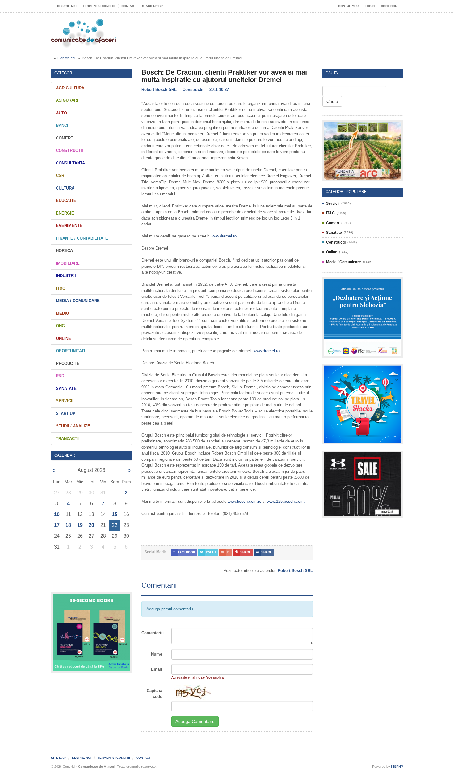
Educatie (66, 200)
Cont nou (389, 6)
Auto (61, 113)
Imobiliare (68, 263)
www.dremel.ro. (267, 350)
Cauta (332, 101)
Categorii (64, 73)
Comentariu (152, 632)
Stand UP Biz (152, 6)
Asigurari (67, 100)
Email (156, 669)
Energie (65, 213)
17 (57, 525)
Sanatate (66, 388)
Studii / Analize (73, 426)
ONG (60, 325)
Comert (64, 138)
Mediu (62, 313)
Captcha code (154, 693)
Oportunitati (70, 350)
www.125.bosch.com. (286, 501)
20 (91, 525)
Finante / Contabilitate (82, 238)
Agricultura (70, 88)
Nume (156, 654)
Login (370, 6)
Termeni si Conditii (99, 6)
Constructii (66, 58)
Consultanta (70, 163)
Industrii (66, 275)
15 (114, 514)
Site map (58, 757)
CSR (60, 175)
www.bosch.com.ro (244, 501)
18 (68, 525)
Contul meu (348, 6)
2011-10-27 (219, 89)
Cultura (65, 188)
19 (80, 525)
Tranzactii (68, 438)
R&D (60, 376)
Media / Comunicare (78, 300)
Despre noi (67, 6)
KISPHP (397, 766)
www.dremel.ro (224, 236)
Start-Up (65, 413)
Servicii (65, 401)
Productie (67, 363)
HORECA (64, 250)
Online (63, 338)
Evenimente (69, 225)
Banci (62, 125)
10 (57, 514)
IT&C (60, 288)
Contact (128, 6)
